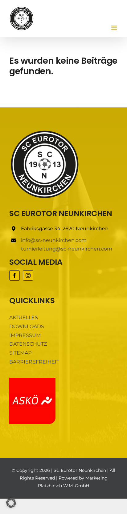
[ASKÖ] (32, 380)
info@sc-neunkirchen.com (54, 240)
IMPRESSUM (25, 335)
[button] (11, 503)
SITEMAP (20, 353)
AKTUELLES (23, 317)
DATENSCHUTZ (28, 344)
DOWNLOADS (26, 326)
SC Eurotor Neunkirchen (80, 470)
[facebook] (14, 275)
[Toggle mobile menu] (114, 28)
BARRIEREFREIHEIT (34, 362)
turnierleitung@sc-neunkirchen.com (66, 249)
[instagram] (28, 275)
